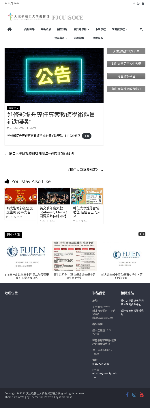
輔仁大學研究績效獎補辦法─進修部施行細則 (39, 153)
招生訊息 (62, 29)
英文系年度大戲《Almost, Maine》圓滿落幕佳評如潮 (53, 212)
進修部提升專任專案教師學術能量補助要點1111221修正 (43, 136)
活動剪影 (79, 38)
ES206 (33, 127)
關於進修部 (80, 29)
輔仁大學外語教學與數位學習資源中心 (132, 302)
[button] (143, 234)
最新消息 (46, 29)
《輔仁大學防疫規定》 (85, 169)
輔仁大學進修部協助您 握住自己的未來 (86, 212)
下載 (86, 135)
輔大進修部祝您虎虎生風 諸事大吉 (19, 210)
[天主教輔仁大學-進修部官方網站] (10, 29)
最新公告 (13, 108)
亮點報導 (29, 29)
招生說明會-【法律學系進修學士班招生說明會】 (74, 276)
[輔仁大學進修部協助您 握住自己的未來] (87, 190)
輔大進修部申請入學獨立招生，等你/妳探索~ (121, 276)
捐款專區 (98, 38)
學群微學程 (118, 29)
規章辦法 (59, 38)
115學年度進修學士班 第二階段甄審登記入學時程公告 (27, 276)
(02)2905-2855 (101, 363)
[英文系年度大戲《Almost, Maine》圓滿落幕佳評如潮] (54, 190)
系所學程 (100, 29)
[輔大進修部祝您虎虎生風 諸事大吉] (21, 190)
